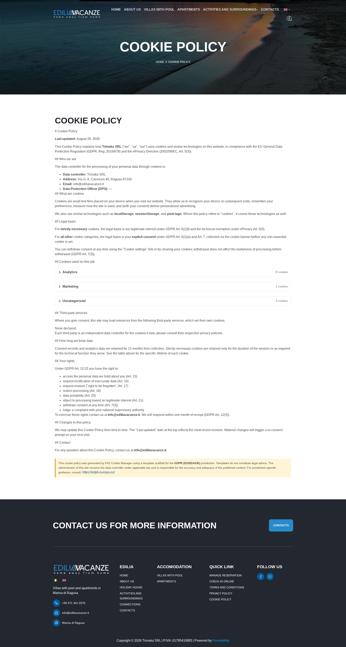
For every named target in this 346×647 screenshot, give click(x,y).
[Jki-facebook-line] (260, 576)
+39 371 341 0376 (73, 603)
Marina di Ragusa (73, 622)
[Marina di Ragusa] (56, 622)
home (160, 61)
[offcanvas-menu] (289, 18)
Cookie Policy (220, 599)
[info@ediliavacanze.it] (56, 612)
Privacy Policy (220, 593)
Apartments (188, 9)
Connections (130, 604)
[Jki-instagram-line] (270, 576)
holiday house (131, 587)
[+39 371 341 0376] (56, 603)
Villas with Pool (159, 9)
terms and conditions (226, 587)
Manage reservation (225, 575)
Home (116, 9)
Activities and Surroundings (229, 9)
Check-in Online (221, 581)
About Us (132, 9)
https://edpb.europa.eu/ (98, 472)
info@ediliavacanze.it (75, 612)
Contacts (270, 9)
